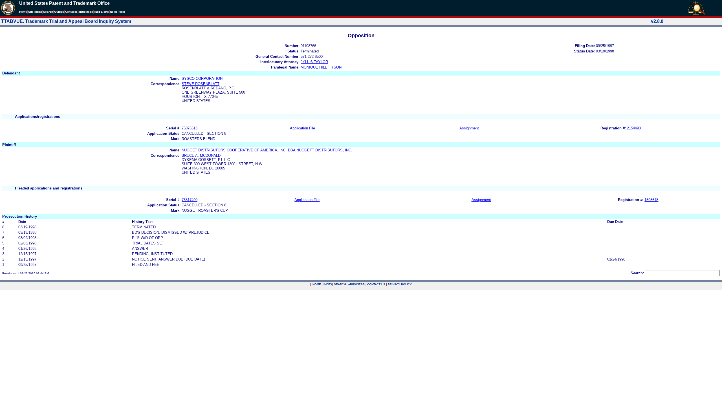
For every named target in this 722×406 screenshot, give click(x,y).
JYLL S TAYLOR (314, 62)
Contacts (71, 11)
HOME (316, 284)
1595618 (651, 200)
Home (23, 11)
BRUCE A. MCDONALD (201, 155)
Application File (302, 128)
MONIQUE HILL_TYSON (321, 67)
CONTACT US (376, 284)
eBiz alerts (101, 11)
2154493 (634, 128)
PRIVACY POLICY (400, 284)
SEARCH (340, 284)
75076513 (189, 128)
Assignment (469, 128)
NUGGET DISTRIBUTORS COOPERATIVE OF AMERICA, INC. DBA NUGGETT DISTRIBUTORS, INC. (267, 150)
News (114, 11)
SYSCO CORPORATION (202, 78)
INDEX (327, 284)
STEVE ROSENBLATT (200, 84)
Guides (59, 11)
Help (122, 11)
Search (48, 11)
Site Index (35, 11)
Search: (637, 273)
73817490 (189, 200)
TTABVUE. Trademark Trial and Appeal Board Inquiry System (66, 21)
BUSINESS (356, 284)
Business (85, 11)
